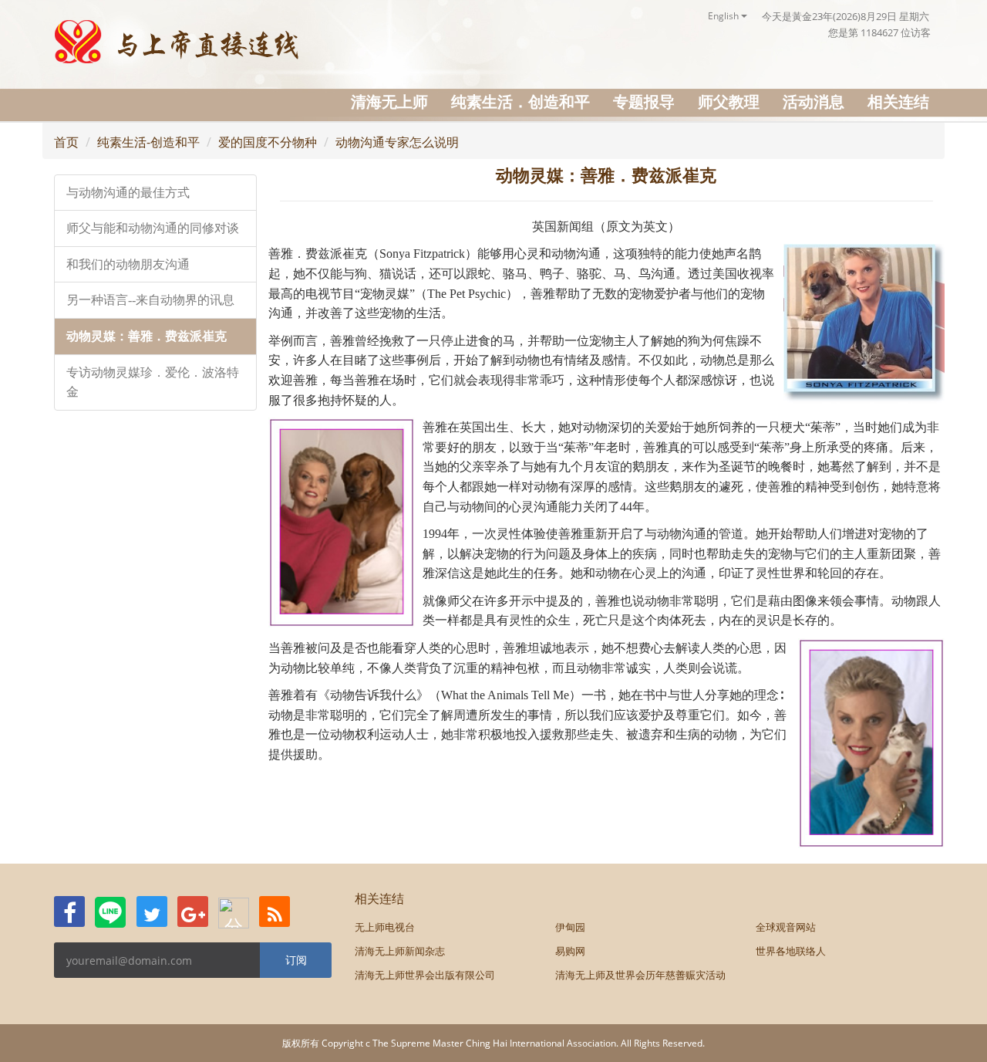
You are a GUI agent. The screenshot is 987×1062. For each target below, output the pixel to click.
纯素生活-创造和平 (148, 142)
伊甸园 (570, 927)
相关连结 (898, 101)
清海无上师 (389, 101)
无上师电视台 (385, 927)
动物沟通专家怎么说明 (397, 142)
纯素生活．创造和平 (520, 101)
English (724, 15)
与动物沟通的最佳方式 (128, 192)
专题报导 (644, 101)
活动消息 (813, 101)
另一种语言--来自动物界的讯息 (150, 299)
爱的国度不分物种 (267, 142)
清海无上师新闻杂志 (400, 951)
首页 (66, 142)
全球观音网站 (786, 927)
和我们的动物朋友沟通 (128, 264)
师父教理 (729, 101)
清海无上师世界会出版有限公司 (425, 975)
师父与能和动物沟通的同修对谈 (152, 228)
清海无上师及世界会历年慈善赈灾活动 (640, 975)
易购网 (570, 951)
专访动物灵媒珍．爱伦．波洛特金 (152, 382)
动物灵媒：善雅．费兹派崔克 (146, 336)
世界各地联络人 (791, 951)
